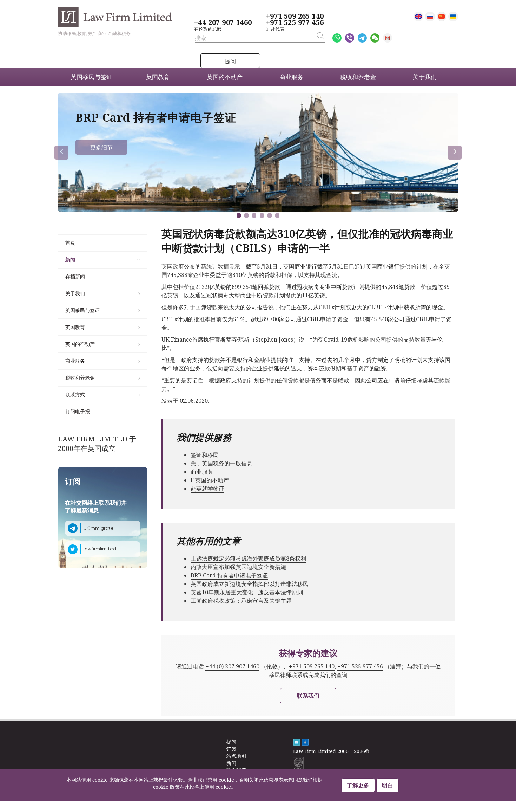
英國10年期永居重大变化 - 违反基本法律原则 (247, 592)
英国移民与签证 (82, 310)
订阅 (231, 748)
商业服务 (75, 360)
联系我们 (308, 695)
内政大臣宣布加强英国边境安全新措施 (238, 567)
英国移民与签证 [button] (91, 77)
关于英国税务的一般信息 (221, 463)
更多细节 (101, 147)
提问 (230, 61)
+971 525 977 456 (295, 22)
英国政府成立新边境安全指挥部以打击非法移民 (250, 584)
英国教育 (75, 327)
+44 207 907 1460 (223, 22)
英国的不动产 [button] (225, 77)
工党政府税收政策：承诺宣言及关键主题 (241, 601)
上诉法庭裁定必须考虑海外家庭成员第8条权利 (248, 558)
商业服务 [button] (291, 77)
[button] (239, 215)
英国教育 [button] (158, 77)
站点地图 (236, 755)
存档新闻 (75, 276)
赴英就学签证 (207, 488)
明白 (387, 785)
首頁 (70, 242)
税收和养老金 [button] (358, 77)
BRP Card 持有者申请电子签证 (229, 575)
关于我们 (75, 293)
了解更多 (358, 785)
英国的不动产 (80, 344)
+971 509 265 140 (295, 16)
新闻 (70, 259)
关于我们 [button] (425, 77)
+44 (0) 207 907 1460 (232, 666)
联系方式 (75, 394)
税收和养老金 (80, 377)
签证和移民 (205, 455)
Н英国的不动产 (210, 480)
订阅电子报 (77, 411)
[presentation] (61, 153)
